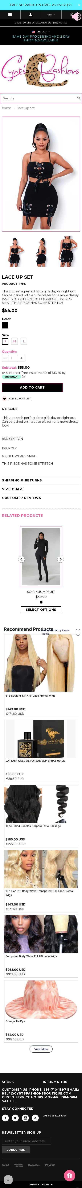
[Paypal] (50, 1165)
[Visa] (6, 1165)
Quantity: (9, 351)
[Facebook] (5, 1118)
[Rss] (35, 1118)
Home (6, 108)
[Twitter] (15, 1118)
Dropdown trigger (31, 14)
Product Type (14, 284)
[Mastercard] (34, 1165)
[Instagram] (25, 1118)
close (79, 5)
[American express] (19, 1165)
